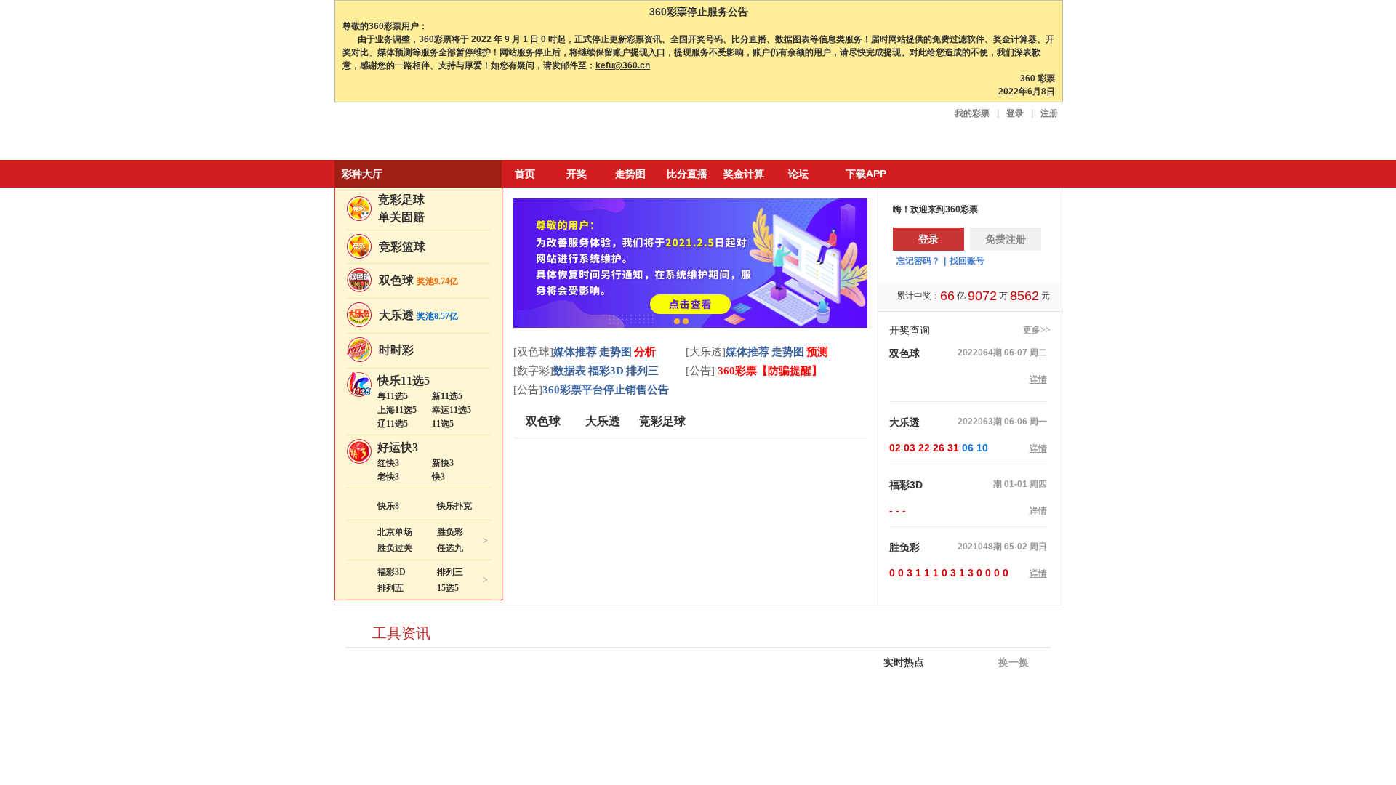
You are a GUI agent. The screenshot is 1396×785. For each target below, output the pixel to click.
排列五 (390, 588)
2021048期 (980, 547)
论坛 (798, 174)
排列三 (450, 572)
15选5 (448, 588)
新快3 (443, 463)
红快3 (388, 463)
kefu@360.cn (622, 65)
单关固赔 (401, 217)
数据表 (569, 371)
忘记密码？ (918, 261)
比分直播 (687, 174)
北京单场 (394, 532)
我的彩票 (972, 113)
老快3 (388, 477)
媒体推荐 (575, 352)
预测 (817, 352)
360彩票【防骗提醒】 (768, 371)
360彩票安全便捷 (402, 133)
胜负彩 (450, 532)
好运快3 (397, 447)
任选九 (450, 548)
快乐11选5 (403, 380)
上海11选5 (397, 410)
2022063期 (980, 421)
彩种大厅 (362, 174)
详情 (1038, 379)
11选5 (443, 424)
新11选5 (447, 396)
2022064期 (980, 352)
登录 (1015, 113)
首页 (525, 174)
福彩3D (391, 572)
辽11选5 (392, 424)
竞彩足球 (401, 199)
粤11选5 (392, 396)
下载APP (866, 174)
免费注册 (1005, 239)
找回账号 (967, 261)
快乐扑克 (454, 506)
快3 (438, 477)
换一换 (1012, 662)
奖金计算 (743, 174)
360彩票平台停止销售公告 (605, 389)
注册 (1049, 113)
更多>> (1037, 330)
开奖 (576, 174)
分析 (645, 352)
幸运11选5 (451, 410)
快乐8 (388, 506)
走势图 (630, 174)
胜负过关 (394, 548)
